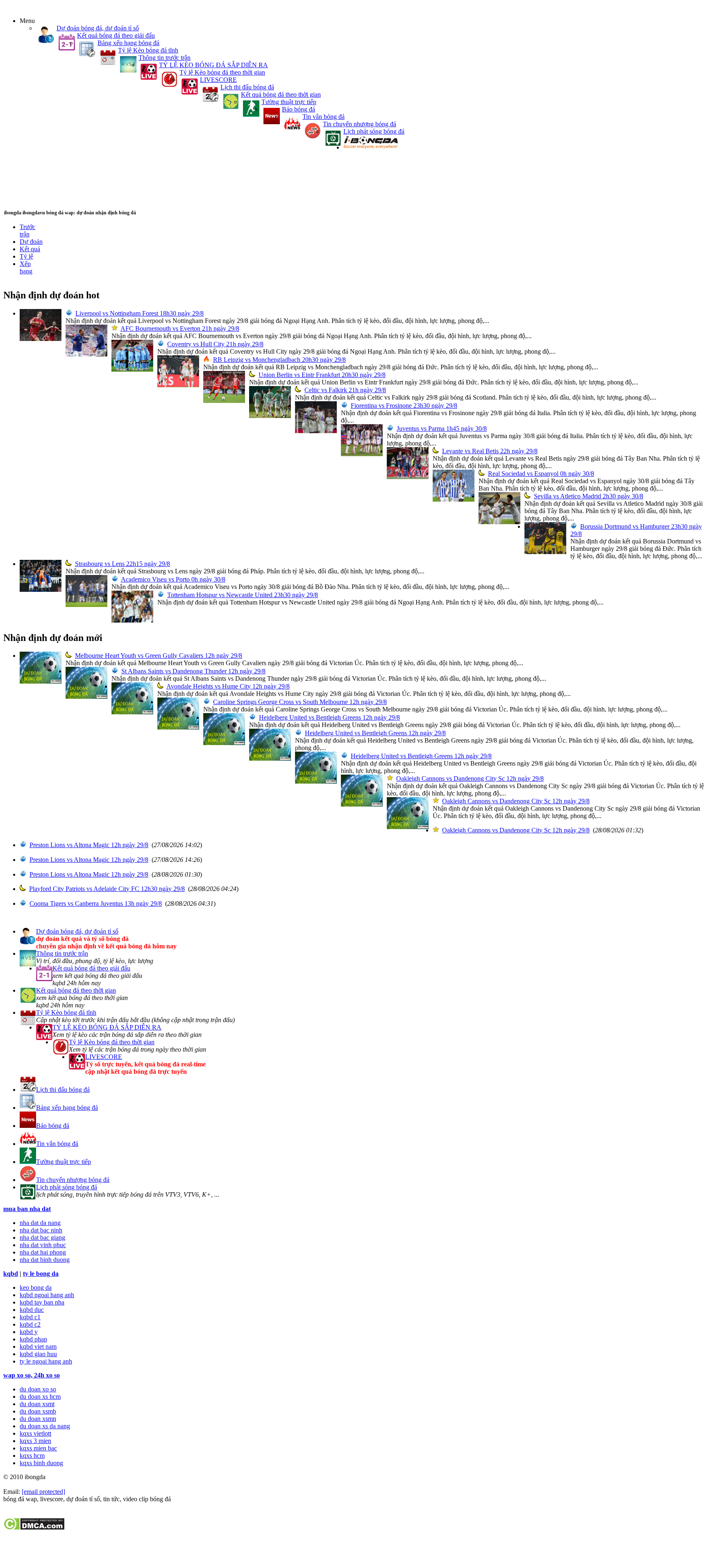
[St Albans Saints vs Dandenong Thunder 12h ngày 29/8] (86, 696)
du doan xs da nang (45, 1426)
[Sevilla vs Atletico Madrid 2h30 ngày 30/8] (499, 521)
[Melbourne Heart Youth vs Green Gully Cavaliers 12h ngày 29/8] (40, 681)
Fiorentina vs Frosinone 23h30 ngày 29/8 (404, 405)
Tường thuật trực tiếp (288, 101)
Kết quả (30, 248)
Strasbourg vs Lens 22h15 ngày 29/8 (122, 563)
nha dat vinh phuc (43, 1244)
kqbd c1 (30, 1317)
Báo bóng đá (298, 109)
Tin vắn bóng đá (323, 116)
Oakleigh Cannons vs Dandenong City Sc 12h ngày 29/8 (470, 778)
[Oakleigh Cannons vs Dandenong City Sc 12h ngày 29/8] (362, 804)
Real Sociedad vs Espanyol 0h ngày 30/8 (541, 473)
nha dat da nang (40, 1222)
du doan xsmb (38, 1411)
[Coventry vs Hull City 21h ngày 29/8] (132, 369)
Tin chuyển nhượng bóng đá (359, 123)
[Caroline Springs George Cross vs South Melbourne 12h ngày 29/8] (178, 727)
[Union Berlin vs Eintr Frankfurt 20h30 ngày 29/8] (224, 400)
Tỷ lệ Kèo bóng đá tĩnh (148, 50)
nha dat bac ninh (41, 1230)
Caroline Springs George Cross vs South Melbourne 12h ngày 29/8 (300, 701)
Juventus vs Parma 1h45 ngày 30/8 (442, 428)
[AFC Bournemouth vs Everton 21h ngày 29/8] (86, 354)
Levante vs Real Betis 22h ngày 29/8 (490, 451)
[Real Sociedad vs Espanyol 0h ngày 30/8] (453, 499)
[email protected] (43, 1491)
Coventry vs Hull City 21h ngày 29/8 (215, 344)
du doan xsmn (38, 1418)
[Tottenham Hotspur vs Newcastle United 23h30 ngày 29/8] (132, 620)
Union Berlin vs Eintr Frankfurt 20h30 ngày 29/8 (322, 374)
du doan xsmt (37, 1403)
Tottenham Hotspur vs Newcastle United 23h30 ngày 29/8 (242, 594)
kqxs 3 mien (35, 1440)
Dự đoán (31, 241)
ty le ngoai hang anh (46, 1361)
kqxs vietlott (35, 1433)
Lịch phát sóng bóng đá (373, 131)
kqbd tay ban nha (42, 1302)
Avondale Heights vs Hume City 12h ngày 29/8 (228, 686)
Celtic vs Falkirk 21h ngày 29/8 (345, 389)
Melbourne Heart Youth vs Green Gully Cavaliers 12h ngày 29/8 (158, 655)
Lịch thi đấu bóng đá (247, 87)
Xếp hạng (26, 267)
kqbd (10, 1273)
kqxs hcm (32, 1455)
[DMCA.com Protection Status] (33, 1528)
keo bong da (36, 1287)
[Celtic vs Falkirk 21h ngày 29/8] (270, 415)
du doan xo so (38, 1389)
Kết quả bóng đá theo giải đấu (116, 35)
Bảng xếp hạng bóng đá (128, 42)
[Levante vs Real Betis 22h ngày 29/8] (408, 476)
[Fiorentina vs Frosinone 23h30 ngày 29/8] (316, 430)
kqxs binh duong (41, 1462)
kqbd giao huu (38, 1353)
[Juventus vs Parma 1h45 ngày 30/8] (362, 453)
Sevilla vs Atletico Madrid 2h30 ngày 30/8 (588, 496)
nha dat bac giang (42, 1237)
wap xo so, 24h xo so (31, 1375)
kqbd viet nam (38, 1346)
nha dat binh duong (45, 1259)
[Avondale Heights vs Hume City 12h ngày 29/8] (132, 712)
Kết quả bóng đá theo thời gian (281, 94)
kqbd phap (33, 1339)
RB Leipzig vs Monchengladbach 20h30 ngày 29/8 (279, 359)
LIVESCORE (218, 79)
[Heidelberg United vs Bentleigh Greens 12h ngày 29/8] (224, 742)
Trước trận (27, 230)
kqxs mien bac (38, 1448)
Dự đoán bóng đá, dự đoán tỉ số (98, 28)
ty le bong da (41, 1273)
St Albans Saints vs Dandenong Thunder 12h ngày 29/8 (193, 671)
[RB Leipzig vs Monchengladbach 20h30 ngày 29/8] (178, 385)
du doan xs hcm (40, 1396)
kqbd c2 (30, 1324)
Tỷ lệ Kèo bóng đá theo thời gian (222, 72)
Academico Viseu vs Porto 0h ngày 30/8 (173, 579)
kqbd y (29, 1331)
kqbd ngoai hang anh (47, 1294)
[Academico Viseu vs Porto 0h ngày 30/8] (86, 604)
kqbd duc (32, 1309)
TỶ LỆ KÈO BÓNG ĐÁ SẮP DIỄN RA (213, 64)
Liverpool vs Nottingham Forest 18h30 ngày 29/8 (139, 313)
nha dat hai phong (43, 1252)
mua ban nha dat (27, 1208)
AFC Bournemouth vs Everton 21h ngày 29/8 (179, 328)
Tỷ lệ (26, 256)
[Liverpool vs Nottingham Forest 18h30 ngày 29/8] (40, 338)
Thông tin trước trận (164, 57)
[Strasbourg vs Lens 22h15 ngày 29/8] (40, 589)
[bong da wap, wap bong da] (370, 147)
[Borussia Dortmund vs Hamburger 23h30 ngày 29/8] (545, 551)
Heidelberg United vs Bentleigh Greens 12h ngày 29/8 (329, 717)
